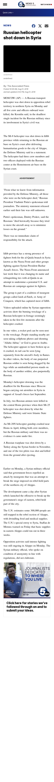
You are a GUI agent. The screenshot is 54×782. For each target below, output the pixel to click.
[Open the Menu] (4, 4)
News (7, 25)
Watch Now (46, 4)
